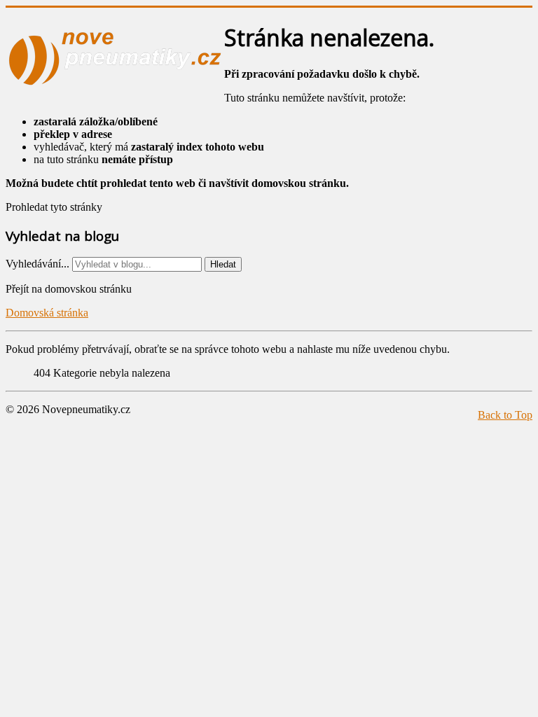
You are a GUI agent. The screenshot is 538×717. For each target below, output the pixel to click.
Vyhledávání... (37, 264)
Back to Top (505, 415)
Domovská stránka (47, 313)
